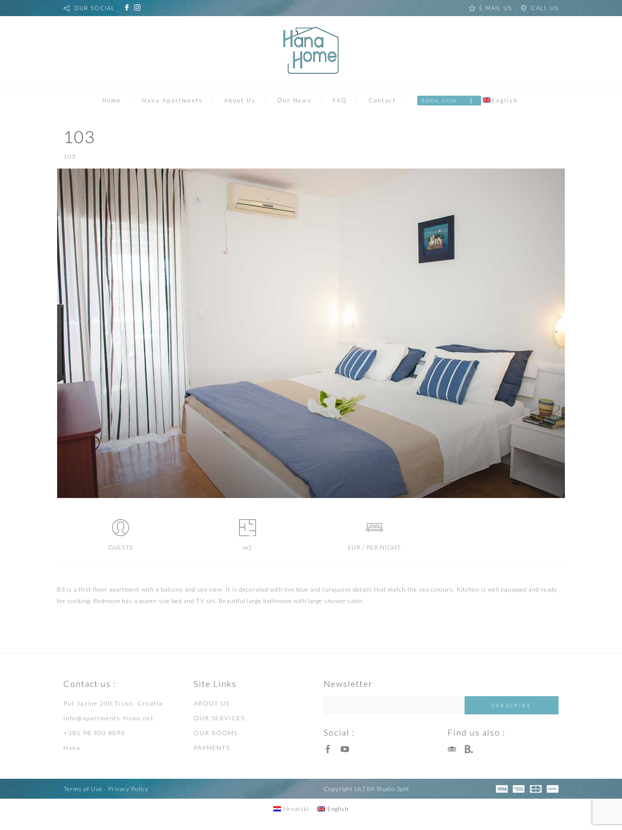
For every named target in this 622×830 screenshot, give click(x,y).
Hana (71, 747)
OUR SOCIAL (94, 8)
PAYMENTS (212, 747)
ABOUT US (212, 703)
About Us (240, 100)
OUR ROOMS (216, 732)
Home (111, 100)
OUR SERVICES (219, 718)
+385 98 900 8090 (94, 732)
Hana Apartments (172, 100)
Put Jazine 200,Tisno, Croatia (113, 703)
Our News (294, 100)
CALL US (545, 8)
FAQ (340, 100)
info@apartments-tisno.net (108, 718)
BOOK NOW (439, 100)
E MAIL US (495, 8)
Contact (382, 100)
